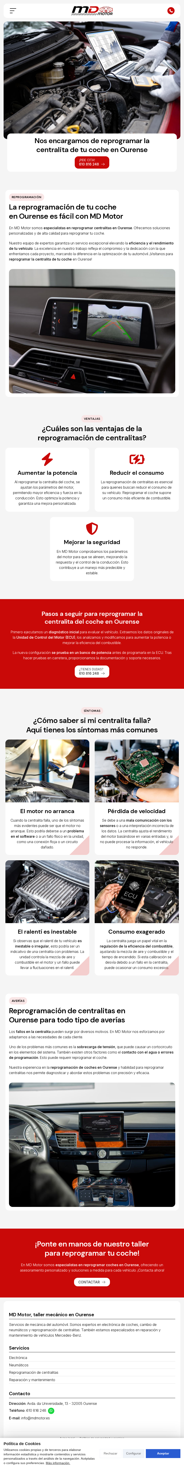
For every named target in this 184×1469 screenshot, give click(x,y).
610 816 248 (36, 1410)
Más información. (58, 1463)
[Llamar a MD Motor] (171, 10)
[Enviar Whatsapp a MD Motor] (51, 1411)
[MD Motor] (92, 10)
